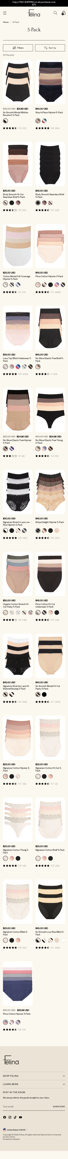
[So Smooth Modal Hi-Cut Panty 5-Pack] (50, 656)
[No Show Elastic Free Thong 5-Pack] (50, 410)
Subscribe (59, 1106)
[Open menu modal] (4, 13)
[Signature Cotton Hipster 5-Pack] (18, 737)
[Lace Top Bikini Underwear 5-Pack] (18, 328)
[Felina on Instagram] (10, 1118)
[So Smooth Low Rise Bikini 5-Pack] (50, 901)
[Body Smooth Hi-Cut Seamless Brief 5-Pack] (18, 164)
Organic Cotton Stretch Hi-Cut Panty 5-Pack (16, 605)
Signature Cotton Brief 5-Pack (50, 849)
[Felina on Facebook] (5, 1118)
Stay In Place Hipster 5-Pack (49, 112)
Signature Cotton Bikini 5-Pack (15, 933)
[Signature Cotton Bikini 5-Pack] (18, 901)
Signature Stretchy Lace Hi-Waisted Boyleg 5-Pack (16, 687)
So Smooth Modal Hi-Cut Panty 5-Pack (47, 687)
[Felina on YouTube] (21, 1118)
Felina (21, 1134)
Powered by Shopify (11, 1139)
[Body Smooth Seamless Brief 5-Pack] (50, 164)
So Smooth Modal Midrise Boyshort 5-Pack (15, 114)
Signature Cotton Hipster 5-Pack (16, 769)
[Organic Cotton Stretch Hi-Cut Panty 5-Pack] (18, 574)
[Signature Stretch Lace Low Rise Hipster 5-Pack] (18, 492)
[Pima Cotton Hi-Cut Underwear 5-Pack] (50, 574)
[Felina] (34, 13)
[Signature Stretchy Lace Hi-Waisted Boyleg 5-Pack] (18, 656)
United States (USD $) (16, 1129)
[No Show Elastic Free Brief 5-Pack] (50, 328)
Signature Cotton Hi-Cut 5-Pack (48, 769)
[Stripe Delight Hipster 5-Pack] (50, 492)
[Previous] (5, 3)
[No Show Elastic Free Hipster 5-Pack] (18, 410)
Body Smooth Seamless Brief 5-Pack (49, 195)
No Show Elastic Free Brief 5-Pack (49, 359)
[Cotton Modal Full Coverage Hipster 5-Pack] (18, 246)
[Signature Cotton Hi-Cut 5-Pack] (50, 737)
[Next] (63, 3)
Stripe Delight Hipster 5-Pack (49, 522)
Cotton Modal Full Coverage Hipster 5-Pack (16, 277)
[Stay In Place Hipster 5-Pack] (50, 82)
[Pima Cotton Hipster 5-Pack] (50, 246)
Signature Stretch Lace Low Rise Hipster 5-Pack (16, 523)
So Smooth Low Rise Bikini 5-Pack (49, 933)
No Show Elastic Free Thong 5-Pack (49, 441)
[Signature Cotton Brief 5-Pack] (50, 819)
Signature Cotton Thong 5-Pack (16, 851)
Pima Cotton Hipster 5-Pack (49, 276)
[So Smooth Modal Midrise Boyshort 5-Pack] (18, 82)
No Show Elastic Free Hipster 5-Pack (17, 441)
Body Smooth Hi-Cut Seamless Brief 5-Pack (14, 195)
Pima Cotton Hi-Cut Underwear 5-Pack (45, 605)
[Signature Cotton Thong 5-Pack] (18, 819)
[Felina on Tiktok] (15, 1118)
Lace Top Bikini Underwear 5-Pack (17, 359)
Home (6, 22)
